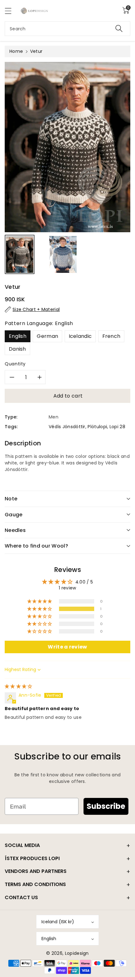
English (17, 336)
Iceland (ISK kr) (57, 922)
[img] (18, 686)
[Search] (119, 29)
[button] (11, 11)
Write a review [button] (67, 646)
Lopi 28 (117, 426)
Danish (17, 349)
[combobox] (67, 29)
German (47, 336)
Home (16, 51)
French (111, 336)
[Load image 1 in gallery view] (19, 254)
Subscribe (106, 806)
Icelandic (80, 336)
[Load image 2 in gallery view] (63, 254)
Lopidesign (77, 953)
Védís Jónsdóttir (67, 426)
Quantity (15, 364)
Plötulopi (97, 426)
